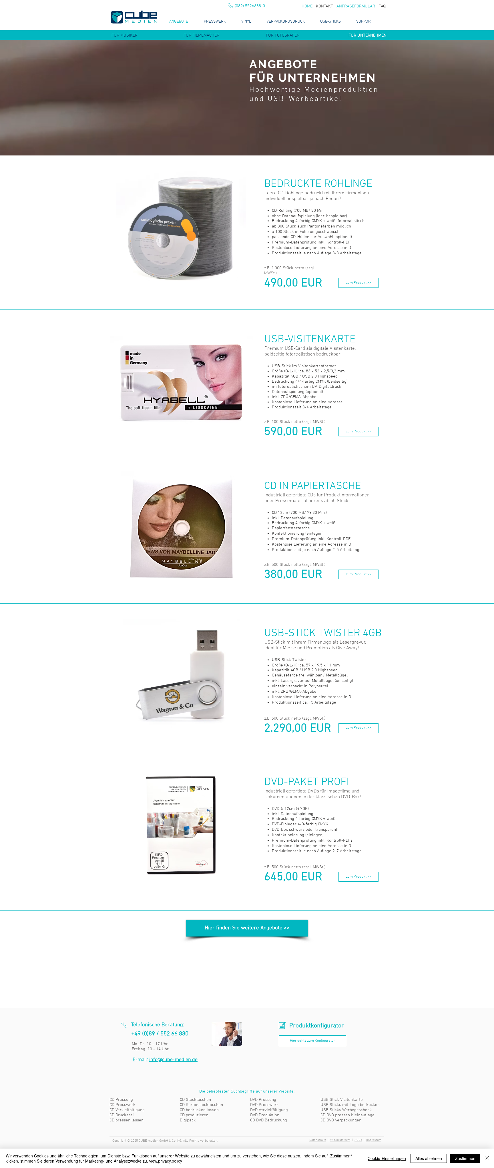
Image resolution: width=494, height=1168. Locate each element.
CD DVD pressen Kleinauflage (347, 1115)
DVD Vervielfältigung (269, 1110)
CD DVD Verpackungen (340, 1120)
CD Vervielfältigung (127, 1110)
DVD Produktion (264, 1115)
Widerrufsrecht (340, 1140)
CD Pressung (121, 1099)
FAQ (382, 6)
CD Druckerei (121, 1115)
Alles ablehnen (428, 1158)
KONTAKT (324, 6)
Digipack (188, 1120)
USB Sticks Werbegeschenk (346, 1110)
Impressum (373, 1140)
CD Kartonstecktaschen (201, 1104)
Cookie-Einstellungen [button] (387, 1158)
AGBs (358, 1140)
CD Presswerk (122, 1104)
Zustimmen (465, 1158)
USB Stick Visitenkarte (341, 1099)
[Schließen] (487, 1158)
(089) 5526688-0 (250, 6)
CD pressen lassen (126, 1120)
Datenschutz (317, 1140)
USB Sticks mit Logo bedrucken (350, 1104)
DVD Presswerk (264, 1104)
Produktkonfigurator (316, 1026)
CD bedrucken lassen (199, 1110)
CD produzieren (194, 1115)
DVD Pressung (263, 1099)
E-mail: (165, 1060)
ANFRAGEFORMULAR (355, 6)
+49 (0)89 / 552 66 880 (159, 1033)
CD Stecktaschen (195, 1099)
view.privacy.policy (165, 1161)
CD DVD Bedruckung (268, 1120)
